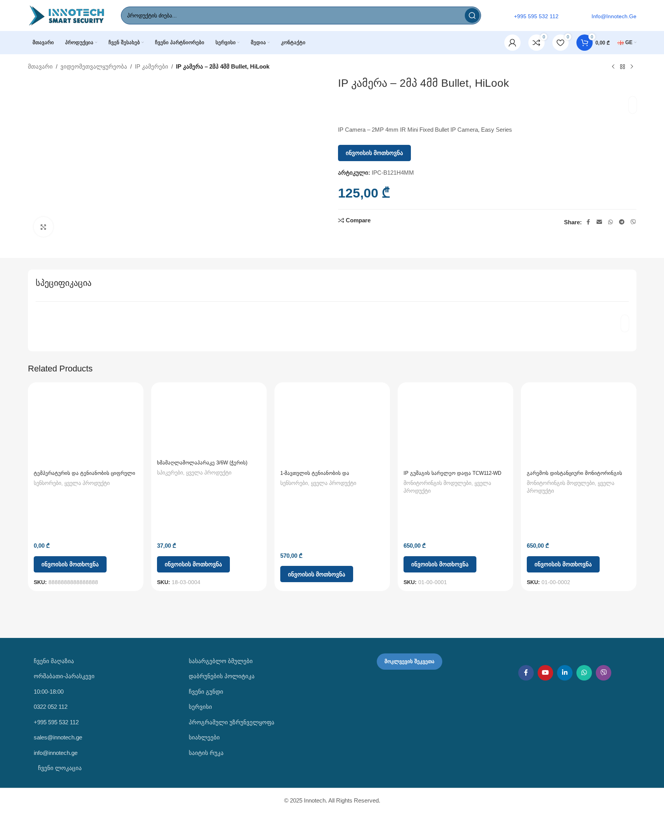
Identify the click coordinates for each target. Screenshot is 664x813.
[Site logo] (66, 15)
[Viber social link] (633, 222)
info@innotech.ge (56, 752)
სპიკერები (170, 472)
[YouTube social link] (545, 673)
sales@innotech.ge (58, 737)
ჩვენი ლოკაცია (59, 768)
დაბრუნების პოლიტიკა (222, 676)
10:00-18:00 (49, 691)
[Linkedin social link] (565, 673)
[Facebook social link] (588, 222)
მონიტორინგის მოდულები (437, 483)
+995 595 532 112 (56, 722)
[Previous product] (613, 67)
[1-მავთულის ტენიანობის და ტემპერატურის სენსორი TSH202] (332, 427)
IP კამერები (151, 66)
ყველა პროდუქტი (87, 483)
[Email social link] (599, 222)
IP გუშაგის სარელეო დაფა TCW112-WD (452, 473)
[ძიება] (472, 15)
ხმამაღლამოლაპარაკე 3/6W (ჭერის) (202, 463)
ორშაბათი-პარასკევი (64, 676)
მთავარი (40, 66)
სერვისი (200, 706)
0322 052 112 (50, 706)
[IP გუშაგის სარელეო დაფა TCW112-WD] (455, 427)
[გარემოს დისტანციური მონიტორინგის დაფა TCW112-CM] (579, 427)
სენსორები (47, 483)
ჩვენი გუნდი (206, 691)
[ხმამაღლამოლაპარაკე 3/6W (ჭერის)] (209, 421)
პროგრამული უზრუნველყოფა (231, 722)
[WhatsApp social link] (610, 222)
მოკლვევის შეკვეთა (410, 661)
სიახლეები (204, 737)
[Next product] (631, 67)
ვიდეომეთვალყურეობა (93, 66)
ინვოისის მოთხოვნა (374, 153)
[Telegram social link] (622, 222)
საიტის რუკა (206, 752)
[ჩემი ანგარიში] (512, 42)
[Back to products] (622, 67)
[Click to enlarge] (43, 226)
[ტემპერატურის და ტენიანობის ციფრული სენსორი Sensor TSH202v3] (86, 427)
